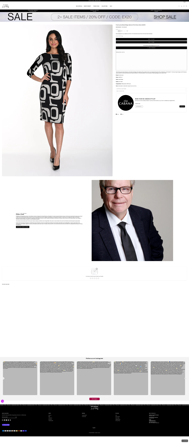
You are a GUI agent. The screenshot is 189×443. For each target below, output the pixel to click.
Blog (49, 416)
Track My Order (51, 420)
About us (50, 415)
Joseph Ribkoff (87, 6)
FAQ (116, 415)
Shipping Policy (118, 419)
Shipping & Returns (121, 88)
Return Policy (118, 416)
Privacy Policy (118, 420)
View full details (138, 106)
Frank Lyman (96, 6)
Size (117, 29)
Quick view (24, 348)
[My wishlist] (184, 6)
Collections (105, 6)
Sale (111, 6)
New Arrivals (79, 6)
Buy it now (151, 42)
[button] (151, 45)
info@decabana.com (152, 420)
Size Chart (50, 419)
